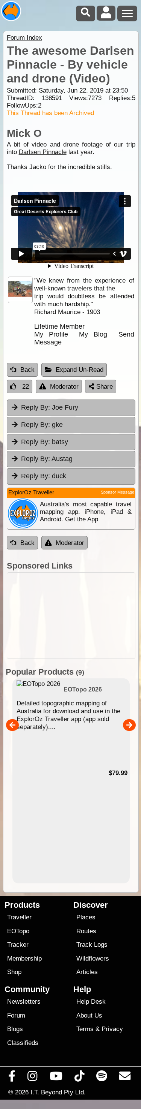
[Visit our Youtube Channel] (56, 1078)
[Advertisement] (71, 615)
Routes (86, 931)
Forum (16, 1015)
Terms (85, 1029)
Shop (14, 972)
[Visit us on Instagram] (32, 1078)
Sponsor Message (117, 492)
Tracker (18, 944)
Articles (87, 972)
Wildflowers (92, 958)
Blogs (15, 1029)
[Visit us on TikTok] (79, 1078)
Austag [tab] (47, 458)
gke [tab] (42, 424)
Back (27, 369)
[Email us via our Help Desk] (125, 1078)
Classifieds (22, 1042)
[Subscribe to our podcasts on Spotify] (102, 1078)
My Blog (93, 334)
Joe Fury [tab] (49, 407)
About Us (89, 1015)
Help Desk (91, 1001)
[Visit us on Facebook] (12, 1078)
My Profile (51, 334)
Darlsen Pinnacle (43, 152)
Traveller (19, 917)
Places (86, 917)
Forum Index (24, 37)
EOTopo (18, 931)
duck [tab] (43, 476)
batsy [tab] (44, 442)
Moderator (64, 386)
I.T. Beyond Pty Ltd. (58, 1092)
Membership (24, 958)
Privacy (112, 1029)
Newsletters (24, 1001)
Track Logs (92, 944)
